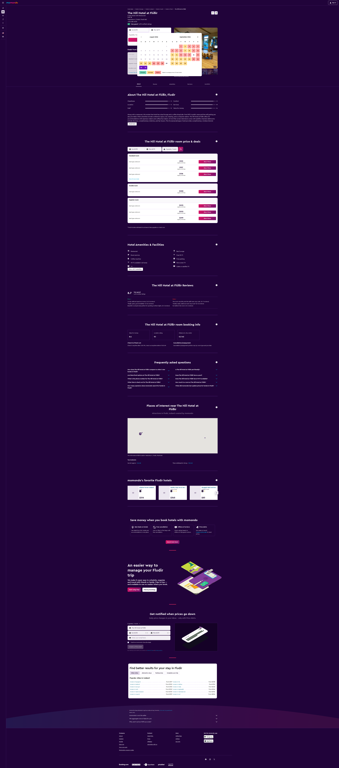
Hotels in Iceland (149, 9)
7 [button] (162, 50)
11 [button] (149, 55)
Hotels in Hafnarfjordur (179, 691)
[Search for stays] (3, 12)
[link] (172, 542)
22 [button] (166, 59)
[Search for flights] (3, 8)
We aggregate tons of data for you (140, 718)
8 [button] (166, 50)
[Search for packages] (3, 19)
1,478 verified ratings (145, 24)
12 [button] (154, 55)
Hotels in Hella (177, 687)
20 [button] (158, 59)
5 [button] (197, 46)
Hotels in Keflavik (135, 684)
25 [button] (149, 63)
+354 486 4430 (132, 21)
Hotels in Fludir (169, 9)
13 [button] (158, 55)
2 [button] (141, 50)
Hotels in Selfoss (177, 684)
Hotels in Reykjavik (135, 682)
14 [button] (162, 55)
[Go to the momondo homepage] (12, 3)
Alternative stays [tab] (147, 673)
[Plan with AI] (3, 23)
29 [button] (166, 63)
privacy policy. (158, 650)
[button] (3, 3)
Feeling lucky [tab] (159, 673)
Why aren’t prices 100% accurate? (140, 722)
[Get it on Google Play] (208, 736)
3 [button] (145, 50)
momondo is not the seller (137, 715)
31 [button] (145, 67)
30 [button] (141, 67)
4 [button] (149, 50)
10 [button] (145, 55)
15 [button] (166, 55)
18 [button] (149, 59)
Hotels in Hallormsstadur (137, 691)
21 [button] (162, 59)
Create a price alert (201, 532)
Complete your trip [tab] (172, 673)
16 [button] (141, 59)
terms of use (150, 650)
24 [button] (145, 63)
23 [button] (141, 63)
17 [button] (145, 59)
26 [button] (154, 63)
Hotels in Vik (176, 682)
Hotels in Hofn (134, 689)
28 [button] (162, 63)
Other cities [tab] (134, 673)
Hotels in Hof (176, 694)
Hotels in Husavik (135, 694)
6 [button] (158, 50)
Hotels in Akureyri (135, 687)
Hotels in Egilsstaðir (178, 689)
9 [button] (141, 55)
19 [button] (154, 59)
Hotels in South (159, 9)
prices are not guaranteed (165, 710)
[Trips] (3, 28)
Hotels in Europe (139, 9)
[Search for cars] (3, 15)
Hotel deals (130, 9)
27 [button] (158, 63)
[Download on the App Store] (208, 741)
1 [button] (166, 46)
